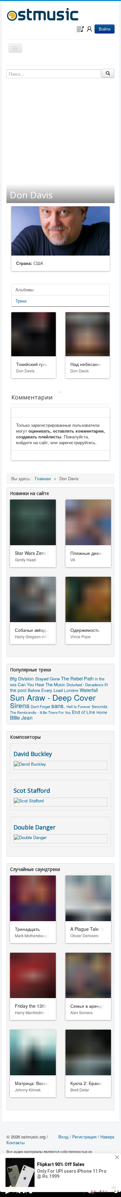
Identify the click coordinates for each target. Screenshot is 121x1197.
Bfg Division (22, 678)
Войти (104, 29)
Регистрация (84, 1137)
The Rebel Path (77, 678)
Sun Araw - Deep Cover (53, 697)
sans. (58, 706)
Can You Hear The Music (41, 684)
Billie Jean (21, 717)
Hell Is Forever (78, 706)
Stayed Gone (47, 679)
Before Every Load (45, 690)
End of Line (83, 712)
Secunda (99, 706)
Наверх (107, 1137)
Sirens (19, 705)
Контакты (15, 1142)
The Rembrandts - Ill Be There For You (40, 712)
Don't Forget (40, 706)
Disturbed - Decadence (84, 684)
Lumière (71, 690)
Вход (63, 1137)
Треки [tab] (20, 301)
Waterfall (89, 690)
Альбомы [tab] (24, 289)
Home (101, 712)
